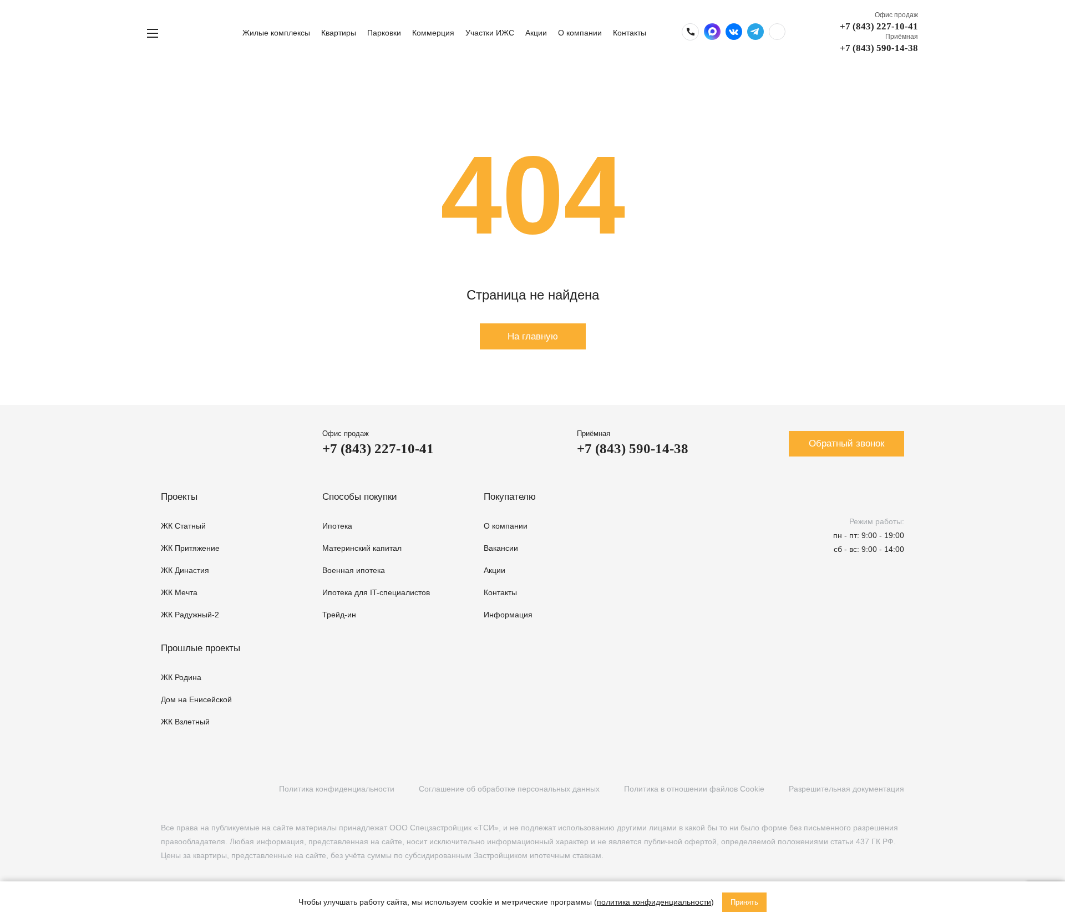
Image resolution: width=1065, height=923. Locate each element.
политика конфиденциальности (654, 901)
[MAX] (234, 789)
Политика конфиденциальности (336, 788)
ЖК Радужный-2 (190, 614)
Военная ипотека (353, 570)
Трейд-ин (339, 614)
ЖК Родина (181, 677)
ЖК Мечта (179, 592)
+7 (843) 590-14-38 (879, 48)
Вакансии (501, 548)
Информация (508, 614)
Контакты (629, 32)
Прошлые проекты (200, 648)
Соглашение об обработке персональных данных (509, 788)
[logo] (204, 33)
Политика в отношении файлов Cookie (694, 788)
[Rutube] (189, 789)
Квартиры (338, 32)
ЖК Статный (183, 525)
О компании (580, 32)
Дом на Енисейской (196, 699)
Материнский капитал (362, 548)
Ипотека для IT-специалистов (376, 592)
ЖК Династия (185, 570)
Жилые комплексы (276, 32)
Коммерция (433, 32)
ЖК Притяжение (190, 548)
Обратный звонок (846, 443)
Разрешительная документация (846, 788)
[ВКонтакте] (167, 789)
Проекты (179, 496)
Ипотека (337, 525)
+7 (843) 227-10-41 (879, 26)
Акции (536, 32)
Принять (744, 902)
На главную (533, 336)
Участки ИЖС (489, 32)
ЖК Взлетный (185, 721)
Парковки (384, 32)
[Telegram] (212, 789)
